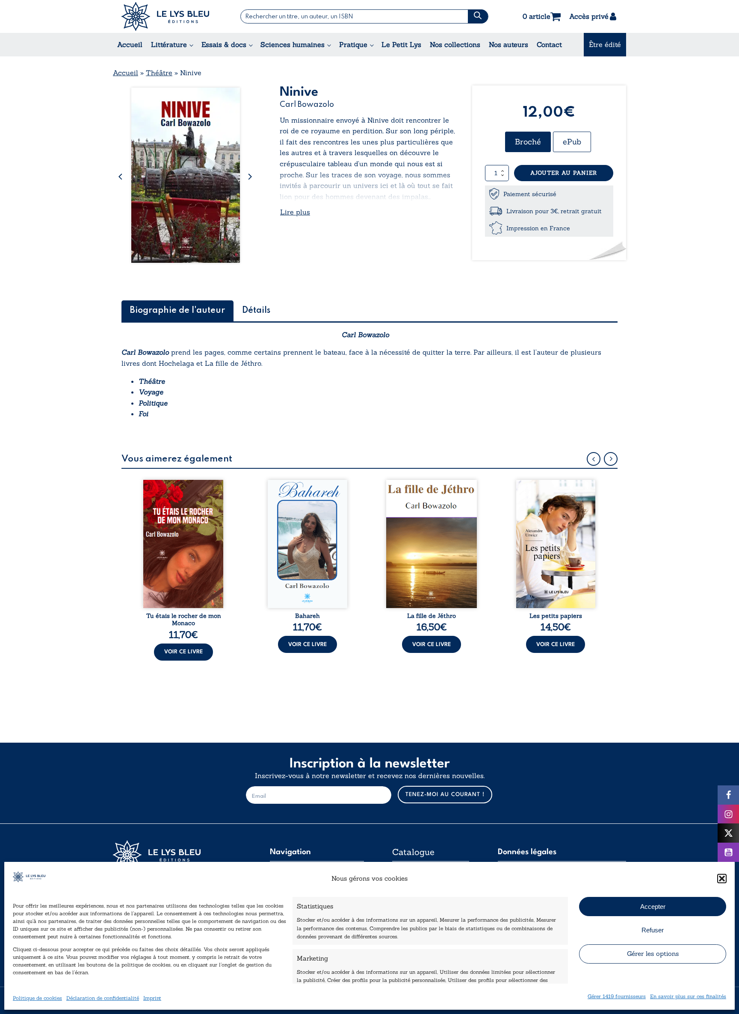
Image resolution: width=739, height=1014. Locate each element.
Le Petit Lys (401, 44)
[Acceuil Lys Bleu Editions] (165, 16)
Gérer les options (653, 953)
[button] (722, 878)
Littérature (169, 44)
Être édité (605, 44)
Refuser (652, 930)
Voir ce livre (183, 652)
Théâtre (159, 72)
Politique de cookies (37, 998)
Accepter (652, 906)
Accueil (129, 44)
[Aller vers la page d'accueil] (177, 854)
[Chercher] (478, 16)
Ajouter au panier (563, 172)
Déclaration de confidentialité (102, 998)
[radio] (528, 142)
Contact (549, 44)
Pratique (353, 44)
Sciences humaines (292, 44)
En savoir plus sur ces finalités (688, 996)
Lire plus (295, 212)
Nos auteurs (508, 44)
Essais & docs (223, 44)
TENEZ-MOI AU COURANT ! (445, 794)
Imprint (152, 998)
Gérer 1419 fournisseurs (617, 996)
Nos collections (455, 44)
